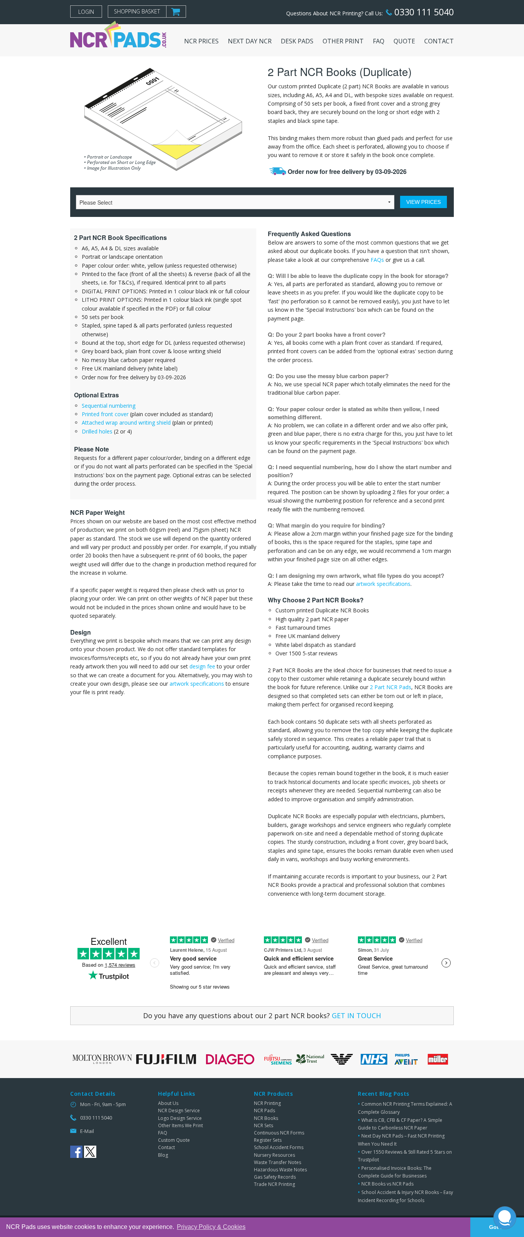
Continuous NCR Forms (279, 1133)
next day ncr (250, 41)
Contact (166, 1147)
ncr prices (201, 41)
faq (378, 41)
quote (404, 41)
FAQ (162, 1133)
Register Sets (268, 1140)
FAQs (377, 259)
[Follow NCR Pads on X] (90, 1152)
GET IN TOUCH (356, 1015)
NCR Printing (267, 1103)
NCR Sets (263, 1125)
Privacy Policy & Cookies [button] (211, 1227)
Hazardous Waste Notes (280, 1169)
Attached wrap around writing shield (126, 422)
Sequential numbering (108, 405)
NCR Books (266, 1118)
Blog (163, 1155)
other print (343, 41)
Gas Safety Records (275, 1177)
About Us (168, 1103)
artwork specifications (197, 683)
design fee (202, 666)
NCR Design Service (179, 1110)
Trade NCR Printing (274, 1184)
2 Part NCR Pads (390, 687)
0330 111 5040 (423, 12)
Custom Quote (174, 1140)
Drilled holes (97, 431)
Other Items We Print (180, 1125)
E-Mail (87, 1131)
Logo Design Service (180, 1118)
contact (439, 41)
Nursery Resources (274, 1155)
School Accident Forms (278, 1147)
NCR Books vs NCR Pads (387, 1184)
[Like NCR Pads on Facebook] (76, 1152)
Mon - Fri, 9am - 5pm (103, 1104)
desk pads (297, 41)
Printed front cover (105, 414)
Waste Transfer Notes (277, 1162)
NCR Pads (264, 1110)
